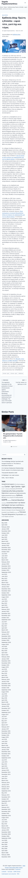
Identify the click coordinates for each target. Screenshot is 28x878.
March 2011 (5, 805)
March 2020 (5, 654)
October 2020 (5, 640)
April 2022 (4, 605)
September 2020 (6, 642)
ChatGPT (3, 488)
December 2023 (6, 566)
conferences (7, 488)
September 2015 (6, 758)
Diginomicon (5, 493)
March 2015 (5, 768)
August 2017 (5, 714)
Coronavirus (13, 488)
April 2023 (4, 580)
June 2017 (4, 718)
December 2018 (6, 683)
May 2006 (4, 848)
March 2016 (5, 745)
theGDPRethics (20, 505)
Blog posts (5, 15)
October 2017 (5, 710)
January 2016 (5, 749)
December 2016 (6, 731)
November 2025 (6, 531)
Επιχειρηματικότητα (20, 510)
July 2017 (4, 716)
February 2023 (6, 584)
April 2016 (4, 743)
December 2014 (6, 772)
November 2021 (6, 615)
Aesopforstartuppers (8, 484)
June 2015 (4, 762)
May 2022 (4, 603)
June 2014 (4, 776)
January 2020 (5, 659)
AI (15, 484)
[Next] (24, 430)
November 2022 (6, 591)
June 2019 (4, 671)
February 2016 (6, 747)
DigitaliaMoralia (12, 493)
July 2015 (4, 760)
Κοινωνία (15, 512)
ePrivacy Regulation (10, 497)
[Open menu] (25, 3)
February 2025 (6, 543)
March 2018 (5, 702)
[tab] (11, 446)
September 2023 (6, 572)
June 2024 (4, 555)
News (5, 7)
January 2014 (5, 784)
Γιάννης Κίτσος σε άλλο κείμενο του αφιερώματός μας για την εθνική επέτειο (13, 157)
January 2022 (5, 611)
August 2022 (5, 597)
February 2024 (6, 562)
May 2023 (4, 578)
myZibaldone (4, 502)
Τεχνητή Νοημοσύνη (8, 514)
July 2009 (4, 840)
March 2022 (5, 607)
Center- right (6, 373)
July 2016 (4, 739)
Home (1, 7)
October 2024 (5, 551)
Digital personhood (7, 495)
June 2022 (4, 601)
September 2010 (6, 815)
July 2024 (4, 553)
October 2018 (5, 687)
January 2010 (5, 830)
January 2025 (5, 545)
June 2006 (5, 846)
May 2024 (4, 558)
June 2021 (4, 624)
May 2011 (4, 803)
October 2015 (5, 755)
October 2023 (5, 570)
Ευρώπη (12, 512)
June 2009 (5, 842)
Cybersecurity (7, 491)
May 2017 (4, 720)
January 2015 (5, 770)
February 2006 (6, 854)
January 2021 (5, 634)
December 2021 (6, 613)
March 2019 (5, 677)
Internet (14, 500)
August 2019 (5, 667)
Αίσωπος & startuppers (6, 510)
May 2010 (4, 823)
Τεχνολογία (19, 514)
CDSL (3, 486)
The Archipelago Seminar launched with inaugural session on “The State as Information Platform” (12, 463)
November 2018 (6, 685)
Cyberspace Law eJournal (9, 874)
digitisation (14, 495)
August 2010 (5, 817)
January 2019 (5, 681)
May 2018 (4, 698)
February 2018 (5, 704)
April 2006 (4, 850)
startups (12, 505)
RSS (18, 874)
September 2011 (6, 801)
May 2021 (4, 626)
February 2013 (6, 786)
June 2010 (4, 821)
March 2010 (5, 826)
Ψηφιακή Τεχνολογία (9, 516)
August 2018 (5, 692)
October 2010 (5, 813)
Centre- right (14, 373)
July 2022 (4, 599)
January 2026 (5, 529)
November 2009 (6, 834)
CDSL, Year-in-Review (8, 477)
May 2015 (4, 764)
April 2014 (4, 778)
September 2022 (6, 595)
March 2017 (5, 725)
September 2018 (6, 690)
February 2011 (5, 807)
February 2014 (6, 782)
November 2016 (6, 733)
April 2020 (4, 652)
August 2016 (5, 737)
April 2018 (4, 700)
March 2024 (5, 560)
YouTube (9, 871)
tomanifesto (7, 508)
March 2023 (5, 582)
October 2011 (5, 799)
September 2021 (6, 619)
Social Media (10, 502)
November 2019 (6, 663)
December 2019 (6, 661)
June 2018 (4, 696)
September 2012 (6, 791)
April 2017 (4, 722)
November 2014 (6, 774)
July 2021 (4, 621)
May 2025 (4, 537)
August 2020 (5, 644)
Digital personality (21, 493)
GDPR (4, 500)
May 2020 (4, 650)
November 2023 (6, 568)
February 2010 (6, 828)
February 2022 (6, 609)
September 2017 (6, 712)
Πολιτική (22, 512)
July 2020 (4, 646)
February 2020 (6, 656)
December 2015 (6, 751)
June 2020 (4, 648)
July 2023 (4, 574)
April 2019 (4, 675)
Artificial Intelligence (20, 484)
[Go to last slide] (4, 430)
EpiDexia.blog (16, 34)
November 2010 (6, 811)
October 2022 (5, 593)
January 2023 (5, 586)
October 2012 (5, 788)
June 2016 (4, 741)
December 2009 (6, 832)
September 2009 (6, 838)
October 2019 (5, 665)
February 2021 (5, 632)
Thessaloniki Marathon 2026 (9, 472)
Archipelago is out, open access (10, 475)
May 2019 (4, 673)
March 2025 (5, 541)
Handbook (9, 500)
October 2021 (5, 617)
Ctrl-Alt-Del (19, 488)
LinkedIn (4, 871)
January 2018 (5, 706)
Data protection (17, 491)
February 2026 (6, 527)
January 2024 (5, 564)
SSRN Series (16, 871)
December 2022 (6, 588)
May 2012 (4, 793)
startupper (5, 505)
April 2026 (4, 525)
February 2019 (6, 679)
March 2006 (5, 852)
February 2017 (5, 727)
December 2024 (6, 547)
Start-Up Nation (19, 502)
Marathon (20, 500)
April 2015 (4, 766)
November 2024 (6, 549)
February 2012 (5, 795)
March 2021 (5, 630)
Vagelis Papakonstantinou (9, 30)
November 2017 (6, 708)
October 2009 (5, 836)
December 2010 (6, 809)
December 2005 (6, 857)
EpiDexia (21, 373)
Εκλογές (13, 510)
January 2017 (5, 729)
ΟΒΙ (18, 512)
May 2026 (4, 523)
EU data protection (18, 497)
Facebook (18, 869)
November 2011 (6, 797)
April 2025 (4, 539)
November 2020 (6, 638)
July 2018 (4, 694)
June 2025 (4, 535)
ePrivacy (4, 497)
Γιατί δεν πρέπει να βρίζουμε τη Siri (21, 382)
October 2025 (5, 533)
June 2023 (4, 576)
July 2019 (4, 669)
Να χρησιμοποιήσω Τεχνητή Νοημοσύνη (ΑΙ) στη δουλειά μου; (12, 436)
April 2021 (4, 628)
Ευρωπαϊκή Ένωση (6, 512)
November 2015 (6, 753)
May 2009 (4, 844)
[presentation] (14, 423)
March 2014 (5, 780)
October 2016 (5, 735)
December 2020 (6, 636)
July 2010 (4, 819)
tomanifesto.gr (17, 508)
